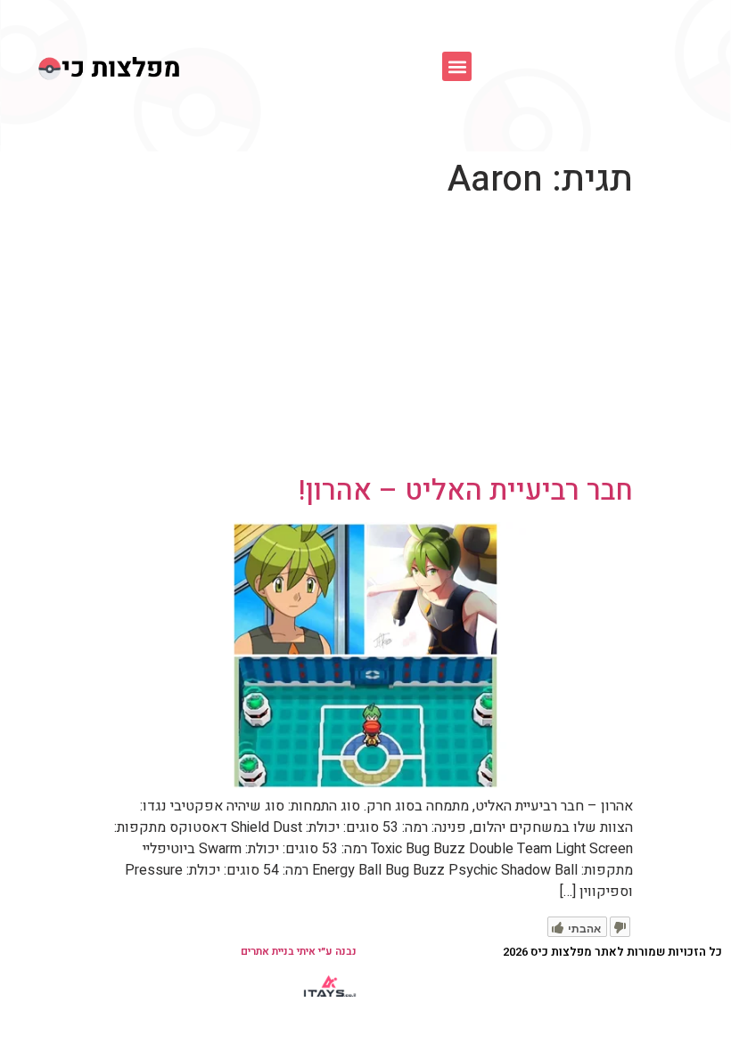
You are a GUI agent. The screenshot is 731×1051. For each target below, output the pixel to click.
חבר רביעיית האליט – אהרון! (466, 490)
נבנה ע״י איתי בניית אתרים (299, 951)
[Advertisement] (365, 340)
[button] (457, 66)
